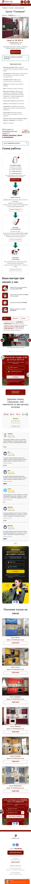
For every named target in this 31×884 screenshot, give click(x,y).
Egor (9, 470)
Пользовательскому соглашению (12, 381)
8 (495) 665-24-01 (16, 171)
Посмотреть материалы (15, 392)
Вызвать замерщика (15, 209)
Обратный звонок (15, 852)
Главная (4, 8)
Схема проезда (15, 862)
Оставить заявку (15, 179)
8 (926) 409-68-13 (16, 173)
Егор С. (9, 488)
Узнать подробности (25, 131)
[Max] (17, 602)
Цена (5, 318)
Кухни (11, 8)
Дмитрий (10, 525)
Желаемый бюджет (16, 371)
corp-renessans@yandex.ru (16, 855)
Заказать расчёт (15, 52)
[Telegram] (14, 602)
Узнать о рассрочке (15, 239)
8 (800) (15, 848)
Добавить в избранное (15, 865)
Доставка (15, 318)
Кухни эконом (19, 8)
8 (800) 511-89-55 (16, 169)
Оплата (23, 318)
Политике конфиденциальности (16, 380)
